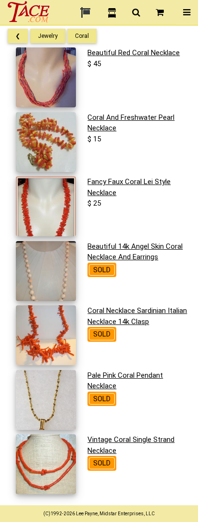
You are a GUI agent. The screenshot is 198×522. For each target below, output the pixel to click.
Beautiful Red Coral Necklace (133, 52)
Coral (82, 36)
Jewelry (48, 36)
